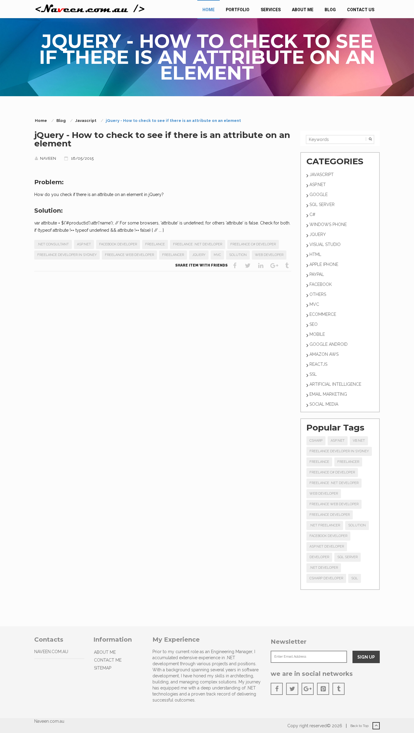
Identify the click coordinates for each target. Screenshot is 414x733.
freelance (155, 244)
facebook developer (118, 244)
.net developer (323, 568)
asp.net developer (326, 546)
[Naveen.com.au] (90, 9)
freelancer (173, 255)
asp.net (84, 244)
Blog (330, 9)
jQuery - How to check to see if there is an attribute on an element (162, 139)
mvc (217, 255)
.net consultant (53, 244)
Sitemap (102, 668)
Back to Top (359, 726)
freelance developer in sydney (67, 255)
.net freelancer (324, 525)
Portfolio (237, 9)
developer (319, 557)
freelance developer (329, 515)
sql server (347, 557)
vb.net (359, 441)
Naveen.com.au (49, 721)
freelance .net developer (197, 244)
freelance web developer (129, 255)
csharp (315, 441)
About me (302, 9)
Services (271, 9)
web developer (269, 255)
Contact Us (360, 9)
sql (354, 578)
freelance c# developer (253, 244)
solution (238, 255)
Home (208, 9)
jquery (198, 255)
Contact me (108, 660)
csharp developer (326, 578)
